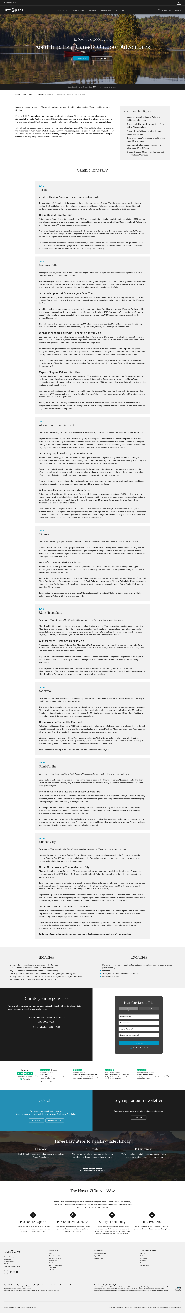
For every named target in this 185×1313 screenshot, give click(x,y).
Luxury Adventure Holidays (43, 94)
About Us (120, 10)
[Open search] (179, 3)
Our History (143, 1260)
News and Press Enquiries (116, 1307)
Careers (142, 1263)
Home (17, 94)
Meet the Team (144, 1265)
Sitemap (51, 1270)
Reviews (92, 10)
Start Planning (175, 10)
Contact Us (143, 1256)
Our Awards (143, 1258)
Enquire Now (81, 58)
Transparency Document (140, 1307)
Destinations (62, 10)
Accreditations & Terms (56, 1256)
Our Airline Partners (55, 1258)
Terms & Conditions (162, 1307)
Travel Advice (53, 1260)
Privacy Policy (152, 1307)
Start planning (54, 1120)
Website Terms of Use (175, 1307)
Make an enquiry (99, 1258)
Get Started (137, 1043)
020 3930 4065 (46, 1022)
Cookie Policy (128, 1307)
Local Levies (52, 1267)
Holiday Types (78, 10)
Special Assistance (99, 1256)
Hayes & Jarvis (13, 10)
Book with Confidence (55, 1265)
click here (29, 1287)
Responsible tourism (100, 1253)
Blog (50, 1253)
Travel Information (54, 1263)
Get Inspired (106, 10)
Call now (36, 1120)
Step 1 (128, 1008)
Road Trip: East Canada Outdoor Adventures (70, 94)
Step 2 (149, 1008)
